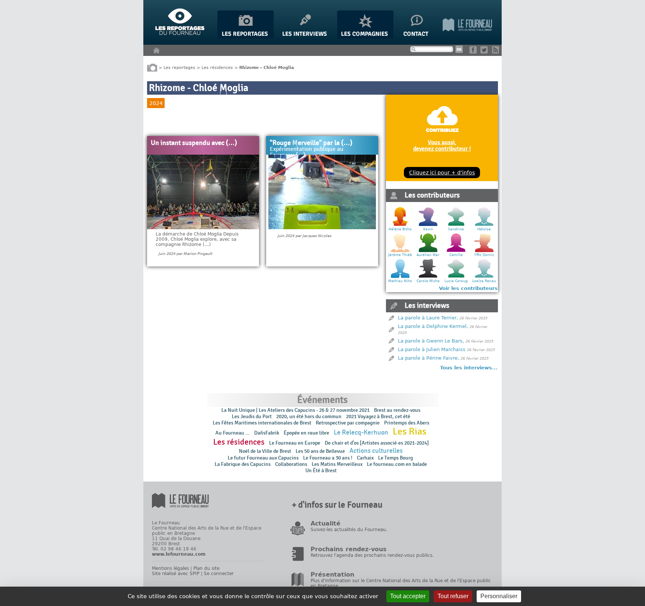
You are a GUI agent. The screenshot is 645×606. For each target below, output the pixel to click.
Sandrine (456, 229)
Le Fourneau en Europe (294, 443)
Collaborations (291, 464)
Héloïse (484, 229)
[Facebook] (474, 52)
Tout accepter (408, 596)
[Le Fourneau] (467, 37)
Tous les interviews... (469, 367)
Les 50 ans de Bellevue (320, 451)
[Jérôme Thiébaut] (400, 251)
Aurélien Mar (428, 255)
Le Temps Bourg (396, 458)
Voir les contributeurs (468, 288)
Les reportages (179, 67)
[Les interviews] (305, 37)
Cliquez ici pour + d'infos (442, 173)
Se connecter (219, 573)
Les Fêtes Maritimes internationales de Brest (262, 423)
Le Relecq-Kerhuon (361, 432)
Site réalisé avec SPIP (175, 573)
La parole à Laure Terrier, (428, 318)
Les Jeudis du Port (252, 416)
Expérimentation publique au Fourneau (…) (306, 152)
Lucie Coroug (456, 281)
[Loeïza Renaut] (484, 277)
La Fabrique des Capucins (243, 464)
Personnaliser (498, 596)
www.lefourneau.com (179, 554)
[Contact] (418, 37)
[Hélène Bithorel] (400, 225)
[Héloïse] (484, 225)
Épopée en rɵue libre (306, 433)
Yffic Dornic (484, 255)
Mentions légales (170, 568)
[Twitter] (485, 52)
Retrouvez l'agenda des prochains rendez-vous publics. (372, 555)
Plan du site (206, 568)
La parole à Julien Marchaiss (431, 349)
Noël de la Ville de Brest (265, 451)
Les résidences (217, 67)
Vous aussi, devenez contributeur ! (442, 145)
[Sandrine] (456, 225)
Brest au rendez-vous (397, 410)
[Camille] (456, 251)
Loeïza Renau (484, 281)
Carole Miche (428, 281)
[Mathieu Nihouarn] (400, 277)
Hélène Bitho (400, 229)
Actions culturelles (376, 451)
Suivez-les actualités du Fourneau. (349, 529)
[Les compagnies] (365, 37)
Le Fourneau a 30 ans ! (327, 458)
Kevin (428, 229)
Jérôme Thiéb (400, 255)
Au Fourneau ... (232, 433)
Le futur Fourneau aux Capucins (263, 458)
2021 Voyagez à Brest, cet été (378, 416)
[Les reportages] (245, 37)
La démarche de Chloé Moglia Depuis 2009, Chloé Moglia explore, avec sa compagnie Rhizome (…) (197, 239)
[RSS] (497, 52)
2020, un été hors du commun (309, 416)
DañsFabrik (266, 433)
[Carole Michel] (428, 277)
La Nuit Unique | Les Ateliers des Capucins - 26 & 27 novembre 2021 (295, 410)
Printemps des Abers (406, 423)
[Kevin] (428, 225)
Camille (456, 255)
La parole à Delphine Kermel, (433, 326)
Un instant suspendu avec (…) (194, 143)
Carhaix (365, 458)
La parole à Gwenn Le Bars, (431, 341)
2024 (156, 103)
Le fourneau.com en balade (397, 464)
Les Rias (409, 431)
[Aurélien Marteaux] (428, 251)
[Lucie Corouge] (456, 277)
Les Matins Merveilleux (337, 464)
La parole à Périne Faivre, (428, 358)
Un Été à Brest (321, 470)
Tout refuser (452, 596)
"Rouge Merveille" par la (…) (311, 143)
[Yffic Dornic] (484, 251)
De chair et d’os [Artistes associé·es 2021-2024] (377, 443)
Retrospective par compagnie (348, 423)
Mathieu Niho (400, 281)
